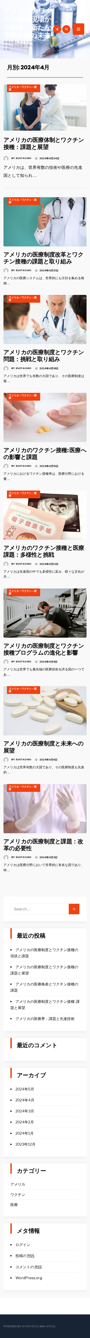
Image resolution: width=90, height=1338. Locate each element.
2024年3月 (24, 1111)
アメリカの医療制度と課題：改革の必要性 (43, 844)
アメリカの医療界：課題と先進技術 (45, 1019)
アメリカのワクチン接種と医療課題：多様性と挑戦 (43, 551)
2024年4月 (24, 1100)
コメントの (28, 1267)
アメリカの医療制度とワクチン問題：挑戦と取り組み (43, 355)
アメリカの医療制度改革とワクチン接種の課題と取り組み (43, 257)
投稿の (24, 1256)
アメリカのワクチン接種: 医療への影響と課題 (45, 453)
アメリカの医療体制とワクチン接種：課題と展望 (43, 143)
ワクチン (26, 87)
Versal (50, 1326)
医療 (14, 1205)
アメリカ (14, 87)
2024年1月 (24, 1133)
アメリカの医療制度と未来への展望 (43, 746)
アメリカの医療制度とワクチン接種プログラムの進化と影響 (43, 649)
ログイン (22, 1245)
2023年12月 (25, 1144)
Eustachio (23, 158)
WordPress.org (28, 1278)
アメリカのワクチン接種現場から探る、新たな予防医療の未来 (27, 23)
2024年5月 (24, 1089)
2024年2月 (24, 1122)
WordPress (30, 1326)
